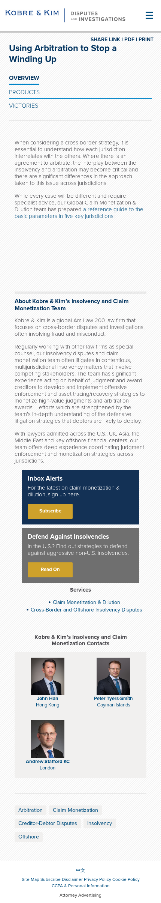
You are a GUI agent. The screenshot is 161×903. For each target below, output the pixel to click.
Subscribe (50, 511)
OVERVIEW (24, 78)
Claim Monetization (75, 810)
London (47, 768)
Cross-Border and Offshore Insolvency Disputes (86, 610)
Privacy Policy (97, 879)
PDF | (130, 39)
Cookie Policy (126, 879)
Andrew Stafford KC (48, 762)
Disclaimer (72, 879)
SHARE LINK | (107, 39)
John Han (47, 699)
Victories (23, 106)
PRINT (146, 39)
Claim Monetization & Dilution (86, 602)
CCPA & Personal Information (81, 885)
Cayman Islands (113, 705)
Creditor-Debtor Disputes (47, 823)
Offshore (28, 837)
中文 (80, 870)
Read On (50, 569)
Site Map (30, 879)
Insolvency (99, 823)
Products (24, 92)
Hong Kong (47, 705)
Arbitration (30, 810)
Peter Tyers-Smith (113, 699)
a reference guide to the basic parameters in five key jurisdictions (79, 212)
